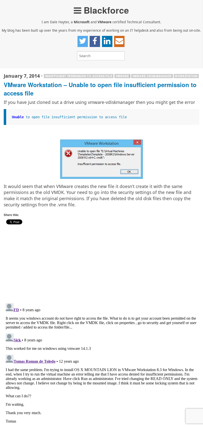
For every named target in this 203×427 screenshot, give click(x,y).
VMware (122, 76)
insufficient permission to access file (78, 76)
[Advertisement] (101, 265)
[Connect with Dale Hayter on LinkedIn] (107, 41)
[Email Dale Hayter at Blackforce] (119, 41)
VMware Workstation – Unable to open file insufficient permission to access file (100, 88)
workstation (186, 76)
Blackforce (105, 10)
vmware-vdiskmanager (152, 76)
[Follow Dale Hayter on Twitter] (82, 41)
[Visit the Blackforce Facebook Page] (95, 41)
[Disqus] (101, 363)
